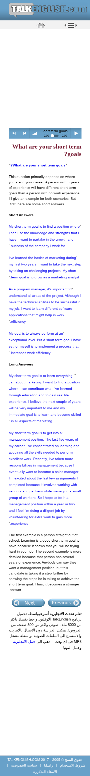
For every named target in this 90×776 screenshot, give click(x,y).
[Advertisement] (45, 78)
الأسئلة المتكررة (45, 771)
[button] (71, 27)
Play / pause (76, 133)
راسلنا (48, 765)
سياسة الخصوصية (24, 765)
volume (35, 133)
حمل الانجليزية (24, 641)
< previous (24, 133)
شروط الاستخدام (72, 765)
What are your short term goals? (38, 165)
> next (14, 133)
